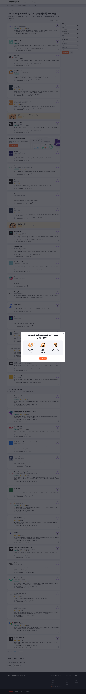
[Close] (63, 333)
